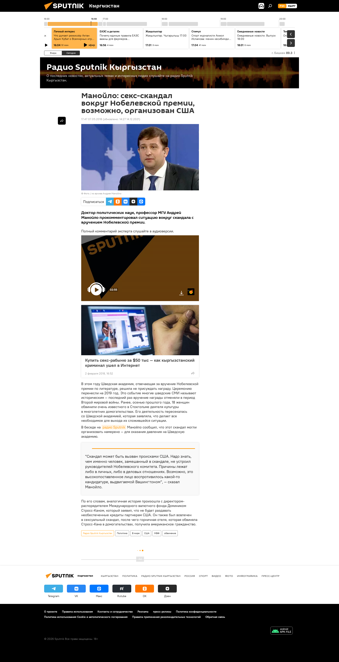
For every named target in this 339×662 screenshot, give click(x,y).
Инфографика (247, 576)
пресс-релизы (162, 611)
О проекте (50, 611)
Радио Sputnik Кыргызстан (97, 533)
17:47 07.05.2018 (91, 119)
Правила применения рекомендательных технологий (166, 617)
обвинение (170, 533)
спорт (203, 576)
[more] (193, 373)
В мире (135, 533)
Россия (189, 576)
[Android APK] (281, 631)
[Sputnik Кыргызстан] (65, 11)
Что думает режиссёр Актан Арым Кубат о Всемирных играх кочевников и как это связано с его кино (74, 40)
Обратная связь (215, 617)
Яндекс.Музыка (189, 290)
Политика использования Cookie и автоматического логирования (86, 617)
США (146, 533)
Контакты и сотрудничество (115, 611)
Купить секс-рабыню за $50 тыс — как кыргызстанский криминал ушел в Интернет (140, 363)
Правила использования (77, 611)
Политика (122, 533)
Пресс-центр (270, 576)
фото (229, 576)
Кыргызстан (109, 576)
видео (216, 576)
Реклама (143, 611)
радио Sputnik (114, 427)
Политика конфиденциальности (196, 611)
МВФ (156, 533)
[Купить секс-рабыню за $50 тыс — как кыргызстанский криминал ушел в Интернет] (140, 330)
